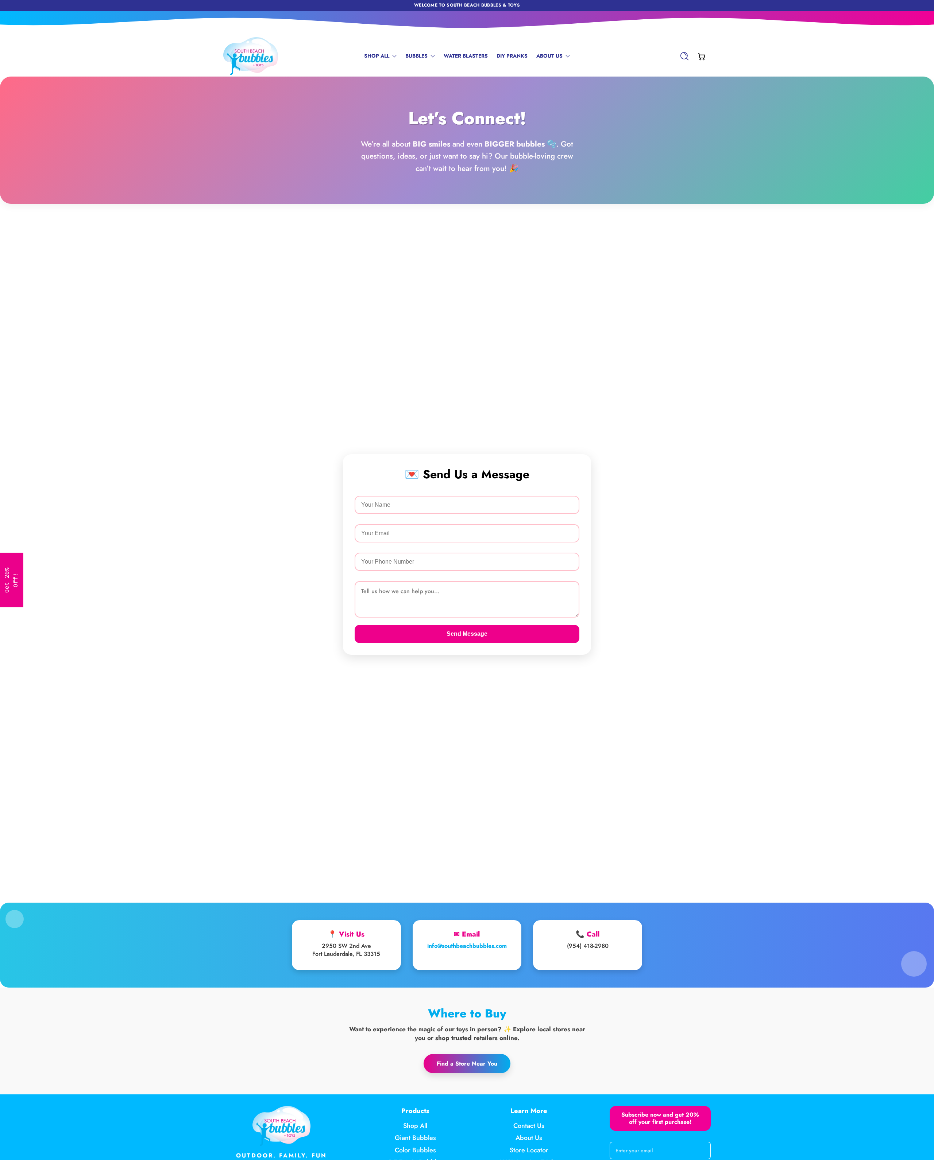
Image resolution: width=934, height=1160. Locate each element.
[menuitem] (415, 1125)
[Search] (684, 56)
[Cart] (702, 56)
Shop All (376, 55)
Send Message (467, 634)
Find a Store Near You (467, 1063)
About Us (549, 55)
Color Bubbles (415, 1150)
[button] (684, 56)
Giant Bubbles (415, 1138)
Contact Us (528, 1125)
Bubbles (416, 55)
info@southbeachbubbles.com (467, 946)
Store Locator (529, 1150)
